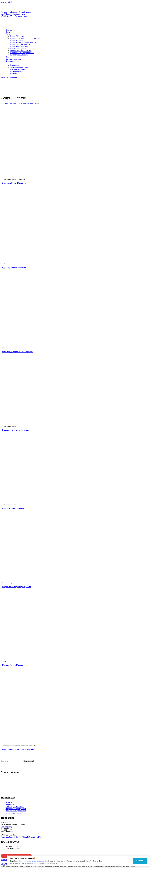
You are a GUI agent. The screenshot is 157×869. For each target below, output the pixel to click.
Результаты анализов (18, 69)
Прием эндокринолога (19, 46)
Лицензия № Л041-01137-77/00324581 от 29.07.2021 (21, 837)
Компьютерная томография (20, 51)
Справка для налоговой (19, 67)
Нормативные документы (16, 811)
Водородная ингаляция (19, 55)
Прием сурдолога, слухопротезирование (26, 38)
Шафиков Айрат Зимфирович (15, 430)
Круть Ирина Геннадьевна (14, 267)
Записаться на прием (9, 77)
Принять (140, 861)
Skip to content (6, 2)
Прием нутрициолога (18, 49)
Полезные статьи (16, 71)
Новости (13, 73)
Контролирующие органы (16, 813)
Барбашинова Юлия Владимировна (18, 749)
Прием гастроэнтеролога (20, 44)
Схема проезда (6, 827)
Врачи (8, 32)
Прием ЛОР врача (17, 36)
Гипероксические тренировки (22, 53)
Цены (8, 57)
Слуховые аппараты (13, 59)
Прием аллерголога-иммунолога (23, 42)
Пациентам (14, 65)
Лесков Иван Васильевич (13, 508)
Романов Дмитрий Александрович (17, 352)
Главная (9, 30)
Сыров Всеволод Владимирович (16, 587)
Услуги (8, 34)
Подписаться (28, 761)
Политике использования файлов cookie (33, 861)
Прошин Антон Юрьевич (13, 665)
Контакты (9, 61)
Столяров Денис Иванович (14, 183)
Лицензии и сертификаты (16, 809)
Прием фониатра (16, 40)
